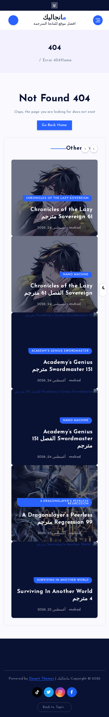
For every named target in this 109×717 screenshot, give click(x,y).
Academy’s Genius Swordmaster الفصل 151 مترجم (62, 439)
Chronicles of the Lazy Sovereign (57, 198)
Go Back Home (54, 125)
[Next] (85, 149)
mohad (75, 228)
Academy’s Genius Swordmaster (60, 351)
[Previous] (94, 149)
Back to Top (52, 707)
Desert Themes (41, 679)
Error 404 (52, 60)
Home (66, 60)
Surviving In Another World (63, 580)
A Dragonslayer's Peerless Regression (64, 502)
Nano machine (76, 274)
